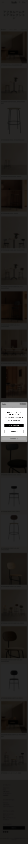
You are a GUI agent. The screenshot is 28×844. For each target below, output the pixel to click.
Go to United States (14, 425)
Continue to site (14, 431)
